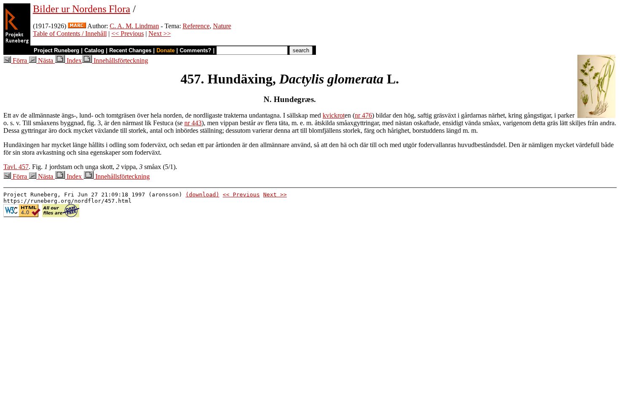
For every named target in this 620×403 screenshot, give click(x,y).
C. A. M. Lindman (134, 26)
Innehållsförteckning (120, 60)
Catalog (94, 50)
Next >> (159, 33)
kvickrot (334, 115)
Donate (165, 50)
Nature (222, 26)
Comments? (195, 50)
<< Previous (127, 33)
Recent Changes (130, 50)
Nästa (45, 60)
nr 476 (363, 115)
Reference (196, 26)
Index (73, 60)
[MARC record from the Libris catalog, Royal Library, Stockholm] (77, 26)
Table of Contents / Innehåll (70, 33)
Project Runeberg (56, 50)
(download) (202, 194)
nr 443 (193, 122)
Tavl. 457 (16, 166)
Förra (20, 60)
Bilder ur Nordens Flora (81, 8)
